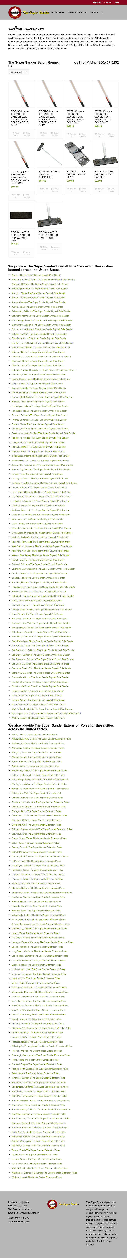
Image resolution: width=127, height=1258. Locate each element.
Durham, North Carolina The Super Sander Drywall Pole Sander (42, 397)
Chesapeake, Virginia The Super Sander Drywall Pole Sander (41, 347)
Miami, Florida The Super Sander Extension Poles (36, 982)
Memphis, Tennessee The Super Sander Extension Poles (39, 973)
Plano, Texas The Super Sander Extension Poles (35, 1059)
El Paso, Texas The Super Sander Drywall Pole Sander (38, 401)
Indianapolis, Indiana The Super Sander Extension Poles (39, 915)
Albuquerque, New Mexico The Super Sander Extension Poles (41, 738)
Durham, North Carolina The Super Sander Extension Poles (40, 856)
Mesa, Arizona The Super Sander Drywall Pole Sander (38, 519)
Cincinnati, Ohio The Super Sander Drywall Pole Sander (38, 360)
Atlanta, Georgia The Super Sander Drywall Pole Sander (38, 297)
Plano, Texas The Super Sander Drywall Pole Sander (37, 600)
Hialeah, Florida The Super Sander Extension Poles (36, 901)
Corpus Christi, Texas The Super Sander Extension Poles (39, 838)
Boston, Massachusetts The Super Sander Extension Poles (40, 788)
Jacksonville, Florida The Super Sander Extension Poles (39, 919)
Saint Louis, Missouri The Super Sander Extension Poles (39, 1091)
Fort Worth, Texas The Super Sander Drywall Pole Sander (39, 410)
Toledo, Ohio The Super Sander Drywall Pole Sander (37, 695)
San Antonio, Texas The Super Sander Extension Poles (38, 1104)
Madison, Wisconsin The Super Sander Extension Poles (38, 969)
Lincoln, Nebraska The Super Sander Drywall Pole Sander (39, 487)
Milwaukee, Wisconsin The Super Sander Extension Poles (39, 987)
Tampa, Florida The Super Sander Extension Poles (36, 1150)
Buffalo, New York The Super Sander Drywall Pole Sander (39, 333)
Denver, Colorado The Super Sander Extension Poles (37, 847)
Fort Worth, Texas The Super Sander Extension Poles (37, 869)
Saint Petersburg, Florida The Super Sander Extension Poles (41, 1100)
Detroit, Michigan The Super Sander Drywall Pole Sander (39, 392)
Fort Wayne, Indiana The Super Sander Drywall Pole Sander (40, 406)
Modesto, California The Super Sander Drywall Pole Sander (40, 537)
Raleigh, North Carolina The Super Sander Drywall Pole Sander (42, 609)
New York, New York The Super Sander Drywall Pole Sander (40, 550)
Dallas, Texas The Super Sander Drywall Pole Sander (37, 383)
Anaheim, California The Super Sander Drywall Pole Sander (40, 284)
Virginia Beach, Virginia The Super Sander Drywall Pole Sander (42, 708)
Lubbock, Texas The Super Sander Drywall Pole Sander (38, 505)
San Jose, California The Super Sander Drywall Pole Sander (40, 663)
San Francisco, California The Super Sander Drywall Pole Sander (43, 659)
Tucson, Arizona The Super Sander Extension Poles (37, 1159)
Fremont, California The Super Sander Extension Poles (38, 874)
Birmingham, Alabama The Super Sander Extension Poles (39, 784)
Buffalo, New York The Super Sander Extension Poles (37, 793)
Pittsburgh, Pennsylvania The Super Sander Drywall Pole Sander (43, 595)
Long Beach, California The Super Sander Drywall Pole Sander (41, 492)
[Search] (102, 12)
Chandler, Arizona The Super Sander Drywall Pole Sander (39, 338)
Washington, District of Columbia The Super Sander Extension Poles (44, 1172)
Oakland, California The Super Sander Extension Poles (38, 1023)
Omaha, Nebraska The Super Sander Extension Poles (37, 1032)
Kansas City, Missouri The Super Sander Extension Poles (39, 928)
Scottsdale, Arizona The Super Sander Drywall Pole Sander (40, 677)
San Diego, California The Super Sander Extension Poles (39, 1113)
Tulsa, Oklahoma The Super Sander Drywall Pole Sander (39, 704)
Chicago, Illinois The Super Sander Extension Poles (36, 811)
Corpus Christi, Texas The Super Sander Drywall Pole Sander (41, 378)
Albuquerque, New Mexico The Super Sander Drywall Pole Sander (43, 279)
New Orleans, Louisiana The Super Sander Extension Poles (40, 1005)
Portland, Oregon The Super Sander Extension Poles (37, 1064)
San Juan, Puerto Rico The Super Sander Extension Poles (40, 1127)
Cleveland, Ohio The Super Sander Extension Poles (36, 824)
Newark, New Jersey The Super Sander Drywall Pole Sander (40, 555)
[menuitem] (97, 2)
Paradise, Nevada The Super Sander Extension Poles (37, 1041)
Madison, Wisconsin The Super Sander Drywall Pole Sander (40, 510)
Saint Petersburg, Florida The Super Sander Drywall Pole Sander (42, 641)
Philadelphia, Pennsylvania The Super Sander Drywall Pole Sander (43, 586)
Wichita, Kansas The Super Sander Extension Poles (37, 1177)
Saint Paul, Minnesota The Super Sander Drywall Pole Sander (41, 636)
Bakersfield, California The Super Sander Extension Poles (39, 770)
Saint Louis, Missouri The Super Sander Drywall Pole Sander (41, 632)
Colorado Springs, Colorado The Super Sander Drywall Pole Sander (44, 370)
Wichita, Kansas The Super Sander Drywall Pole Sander (38, 717)
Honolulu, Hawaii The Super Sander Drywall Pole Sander (38, 446)
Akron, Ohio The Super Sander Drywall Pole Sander (36, 275)
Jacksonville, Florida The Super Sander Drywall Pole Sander (40, 460)
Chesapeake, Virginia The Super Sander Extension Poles (39, 806)
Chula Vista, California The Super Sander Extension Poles (39, 815)
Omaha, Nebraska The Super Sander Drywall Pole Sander (39, 573)
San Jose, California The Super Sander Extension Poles (38, 1122)
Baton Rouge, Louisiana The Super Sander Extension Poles (40, 779)
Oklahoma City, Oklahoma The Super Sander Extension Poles (41, 1028)
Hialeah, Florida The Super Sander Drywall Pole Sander (38, 442)
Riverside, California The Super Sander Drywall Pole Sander (40, 618)
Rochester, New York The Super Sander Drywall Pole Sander (41, 623)
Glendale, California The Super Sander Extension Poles (38, 887)
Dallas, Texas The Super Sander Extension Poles (35, 842)
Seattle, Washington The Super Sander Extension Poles (38, 1141)
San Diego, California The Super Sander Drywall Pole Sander (41, 654)
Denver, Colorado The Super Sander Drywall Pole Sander (39, 387)
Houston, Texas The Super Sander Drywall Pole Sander (38, 451)
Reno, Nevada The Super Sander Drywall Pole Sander (37, 614)
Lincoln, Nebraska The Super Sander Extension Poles (37, 946)
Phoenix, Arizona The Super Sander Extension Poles (37, 1050)
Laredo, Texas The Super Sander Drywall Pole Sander (37, 473)
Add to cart (72, 135)
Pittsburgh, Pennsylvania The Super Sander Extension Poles (41, 1055)
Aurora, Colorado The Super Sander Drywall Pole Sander (39, 302)
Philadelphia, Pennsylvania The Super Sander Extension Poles (42, 1046)
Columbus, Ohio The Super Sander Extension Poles (36, 833)
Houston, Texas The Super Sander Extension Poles (36, 910)
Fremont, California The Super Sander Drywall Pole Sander (40, 415)
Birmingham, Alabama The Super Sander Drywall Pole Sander (41, 324)
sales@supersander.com (27, 1212)
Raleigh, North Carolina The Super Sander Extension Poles (40, 1068)
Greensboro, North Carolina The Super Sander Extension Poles (42, 892)
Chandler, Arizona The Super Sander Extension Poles (37, 797)
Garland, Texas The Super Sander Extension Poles (36, 883)
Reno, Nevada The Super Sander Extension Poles (36, 1073)
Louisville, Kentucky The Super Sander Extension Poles (38, 960)
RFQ (117, 2)
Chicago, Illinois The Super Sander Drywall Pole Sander (38, 351)
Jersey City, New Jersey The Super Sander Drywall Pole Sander (42, 464)
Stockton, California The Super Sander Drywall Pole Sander (40, 686)
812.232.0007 (22, 1202)
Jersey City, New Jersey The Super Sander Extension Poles (40, 924)
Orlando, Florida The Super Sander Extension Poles (36, 1037)
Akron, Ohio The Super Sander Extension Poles (34, 734)
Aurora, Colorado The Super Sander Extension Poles (37, 761)
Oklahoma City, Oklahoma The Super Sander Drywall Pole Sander (43, 568)
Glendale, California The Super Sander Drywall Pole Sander (40, 428)
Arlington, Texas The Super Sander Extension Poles (37, 752)
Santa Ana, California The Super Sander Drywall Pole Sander (41, 672)
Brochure (97, 2)
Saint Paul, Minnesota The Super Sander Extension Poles (39, 1095)
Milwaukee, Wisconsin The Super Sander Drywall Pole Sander (41, 528)
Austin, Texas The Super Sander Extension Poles (35, 765)
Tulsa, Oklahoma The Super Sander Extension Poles (37, 1163)
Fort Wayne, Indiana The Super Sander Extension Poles (38, 865)
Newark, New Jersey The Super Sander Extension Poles (39, 1014)
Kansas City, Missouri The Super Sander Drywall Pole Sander (41, 469)
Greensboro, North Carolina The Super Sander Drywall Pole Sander (44, 433)
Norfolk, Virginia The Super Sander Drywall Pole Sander (38, 559)
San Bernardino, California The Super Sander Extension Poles (41, 1109)
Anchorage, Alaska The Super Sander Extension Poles (38, 747)
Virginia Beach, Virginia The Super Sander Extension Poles (40, 1168)
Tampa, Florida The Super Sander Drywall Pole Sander (38, 690)
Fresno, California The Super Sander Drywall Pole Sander (39, 419)
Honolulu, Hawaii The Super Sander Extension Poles (37, 906)
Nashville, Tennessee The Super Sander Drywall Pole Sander (41, 541)
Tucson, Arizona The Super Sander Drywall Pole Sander (38, 699)
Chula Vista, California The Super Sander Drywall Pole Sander (41, 356)
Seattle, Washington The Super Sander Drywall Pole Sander (40, 681)
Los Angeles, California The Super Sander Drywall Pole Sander (42, 496)
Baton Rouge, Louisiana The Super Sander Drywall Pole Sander (42, 320)
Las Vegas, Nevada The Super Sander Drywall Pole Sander (40, 478)
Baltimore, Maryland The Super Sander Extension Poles (38, 774)
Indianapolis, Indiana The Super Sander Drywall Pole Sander (40, 455)
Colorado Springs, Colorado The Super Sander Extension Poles (42, 829)
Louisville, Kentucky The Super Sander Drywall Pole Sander (40, 501)
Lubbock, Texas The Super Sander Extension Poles (36, 964)
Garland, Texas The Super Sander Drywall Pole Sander (38, 424)
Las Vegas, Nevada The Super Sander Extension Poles (38, 937)
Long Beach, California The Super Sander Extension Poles (40, 951)
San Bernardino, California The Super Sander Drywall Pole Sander (43, 650)
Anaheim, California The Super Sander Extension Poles (38, 743)
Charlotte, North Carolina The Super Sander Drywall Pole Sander (42, 342)
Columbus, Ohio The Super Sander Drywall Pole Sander (38, 374)
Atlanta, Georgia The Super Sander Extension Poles (37, 756)
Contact (107, 2)
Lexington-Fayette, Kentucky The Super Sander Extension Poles (43, 942)
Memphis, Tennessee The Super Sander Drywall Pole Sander (41, 514)
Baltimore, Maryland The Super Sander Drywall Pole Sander (40, 315)
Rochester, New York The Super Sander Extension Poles (39, 1082)
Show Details (27, 134)
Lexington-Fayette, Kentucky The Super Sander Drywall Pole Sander (44, 482)
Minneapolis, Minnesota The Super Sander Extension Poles (40, 991)
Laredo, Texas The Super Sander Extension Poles (36, 933)
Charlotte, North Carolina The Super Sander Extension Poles (40, 802)
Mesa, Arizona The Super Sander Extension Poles (36, 978)
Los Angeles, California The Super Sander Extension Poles (40, 955)
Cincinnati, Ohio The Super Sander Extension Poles (36, 820)
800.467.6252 (25, 1209)
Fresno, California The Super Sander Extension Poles (37, 878)
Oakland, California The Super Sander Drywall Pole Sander (40, 564)
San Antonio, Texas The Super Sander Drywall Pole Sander (40, 645)
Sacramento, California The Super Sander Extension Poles (40, 1086)
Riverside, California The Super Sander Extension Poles (38, 1077)
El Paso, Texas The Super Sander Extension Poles (36, 860)
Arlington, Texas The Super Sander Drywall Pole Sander (38, 293)
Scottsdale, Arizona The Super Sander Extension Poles (38, 1136)
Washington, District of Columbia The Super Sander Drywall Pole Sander (46, 713)
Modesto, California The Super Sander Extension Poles (38, 996)
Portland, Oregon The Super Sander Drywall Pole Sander (39, 604)
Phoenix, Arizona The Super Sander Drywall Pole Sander (39, 591)
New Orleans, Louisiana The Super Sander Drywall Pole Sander (42, 546)
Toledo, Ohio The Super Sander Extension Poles (35, 1154)
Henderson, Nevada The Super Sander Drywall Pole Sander (40, 437)
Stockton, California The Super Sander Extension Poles (38, 1145)
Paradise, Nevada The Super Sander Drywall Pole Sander (39, 582)
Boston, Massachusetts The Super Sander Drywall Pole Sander (42, 329)
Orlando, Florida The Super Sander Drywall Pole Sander (38, 577)
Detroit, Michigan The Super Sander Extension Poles (37, 851)
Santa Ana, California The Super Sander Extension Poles (39, 1132)
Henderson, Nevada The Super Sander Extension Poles (38, 896)
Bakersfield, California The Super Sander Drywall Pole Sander (41, 311)
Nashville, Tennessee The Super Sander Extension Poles (39, 1001)
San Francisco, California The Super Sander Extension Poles (41, 1118)
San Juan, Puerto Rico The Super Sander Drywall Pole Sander (41, 668)
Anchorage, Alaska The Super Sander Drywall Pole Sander (40, 288)
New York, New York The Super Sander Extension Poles (38, 1010)
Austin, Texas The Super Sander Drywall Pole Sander (37, 306)
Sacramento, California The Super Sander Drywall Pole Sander (41, 627)
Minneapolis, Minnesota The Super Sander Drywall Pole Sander (42, 532)
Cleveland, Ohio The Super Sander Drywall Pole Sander (38, 365)
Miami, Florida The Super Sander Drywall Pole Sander (37, 523)
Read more (16, 134)
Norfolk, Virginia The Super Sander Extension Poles (36, 1018)
